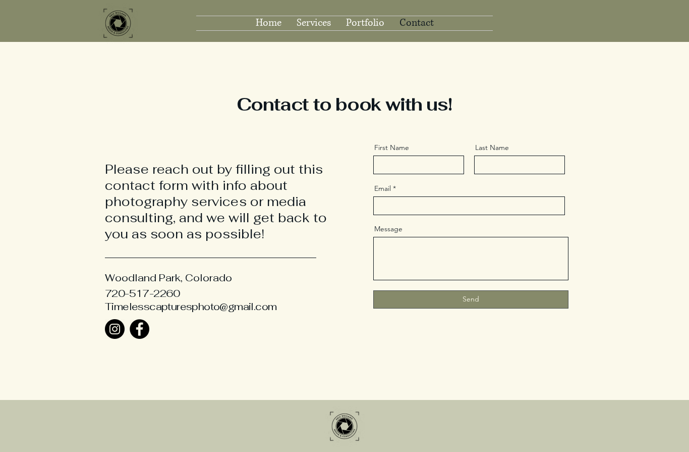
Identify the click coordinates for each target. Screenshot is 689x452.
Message (388, 228)
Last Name (492, 147)
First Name (391, 147)
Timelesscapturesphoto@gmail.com (190, 306)
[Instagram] (115, 329)
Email (382, 188)
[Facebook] (139, 329)
